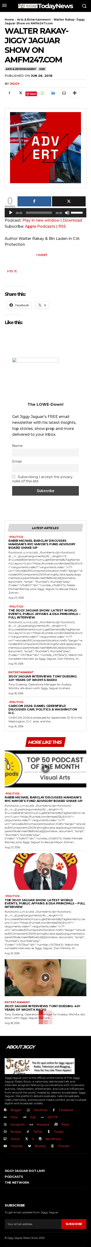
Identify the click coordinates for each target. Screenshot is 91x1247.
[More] (75, 93)
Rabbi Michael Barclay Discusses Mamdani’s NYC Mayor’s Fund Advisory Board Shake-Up (41, 544)
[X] (20, 93)
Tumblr (59, 1132)
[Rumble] (5, 1131)
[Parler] (56, 1124)
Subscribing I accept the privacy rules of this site (42, 479)
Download (72, 220)
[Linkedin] (53, 93)
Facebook (66, 1110)
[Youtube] (5, 1146)
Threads (64, 1146)
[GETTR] (42, 1117)
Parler (65, 1124)
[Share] (34, 201)
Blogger (16, 1110)
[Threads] (52, 1146)
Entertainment (21, 672)
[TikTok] (27, 1131)
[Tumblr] (48, 1131)
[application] (45, 213)
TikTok (37, 1132)
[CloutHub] (28, 1110)
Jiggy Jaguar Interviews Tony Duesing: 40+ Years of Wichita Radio (42, 678)
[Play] (10, 212)
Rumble (15, 1132)
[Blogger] (5, 1110)
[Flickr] (5, 1117)
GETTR (52, 1117)
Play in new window (41, 220)
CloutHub (40, 1110)
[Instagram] (5, 1124)
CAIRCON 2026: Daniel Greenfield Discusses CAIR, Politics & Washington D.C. (42, 709)
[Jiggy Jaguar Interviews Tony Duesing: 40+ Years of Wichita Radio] (45, 977)
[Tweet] (69, 201)
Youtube (16, 1146)
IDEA (42, 69)
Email (17, 461)
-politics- (16, 536)
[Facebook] (9, 93)
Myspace (43, 1124)
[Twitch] (5, 1139)
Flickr (14, 1117)
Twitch (15, 1139)
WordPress (53, 1139)
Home (9, 19)
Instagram (17, 1124)
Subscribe (74, 1224)
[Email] (63, 93)
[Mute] (67, 212)
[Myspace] (31, 1124)
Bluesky (40, 1146)
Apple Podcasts (40, 226)
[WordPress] (40, 1139)
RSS (62, 226)
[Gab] (24, 1117)
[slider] (77, 212)
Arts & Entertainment (34, 19)
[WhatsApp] (42, 93)
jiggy (14, 83)
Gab (33, 1117)
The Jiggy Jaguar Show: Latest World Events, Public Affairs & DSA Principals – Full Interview (44, 613)
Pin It (12, 271)
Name (17, 446)
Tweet (41, 254)
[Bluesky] (29, 1146)
